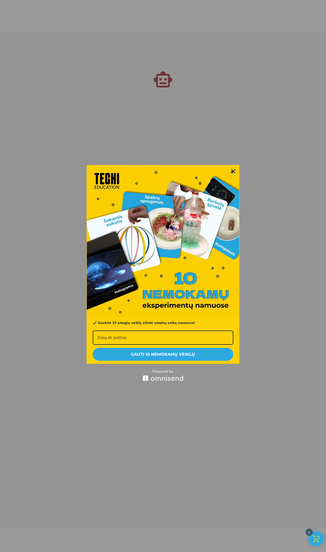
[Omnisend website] (163, 375)
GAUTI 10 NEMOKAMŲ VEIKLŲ (163, 354)
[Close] (233, 171)
